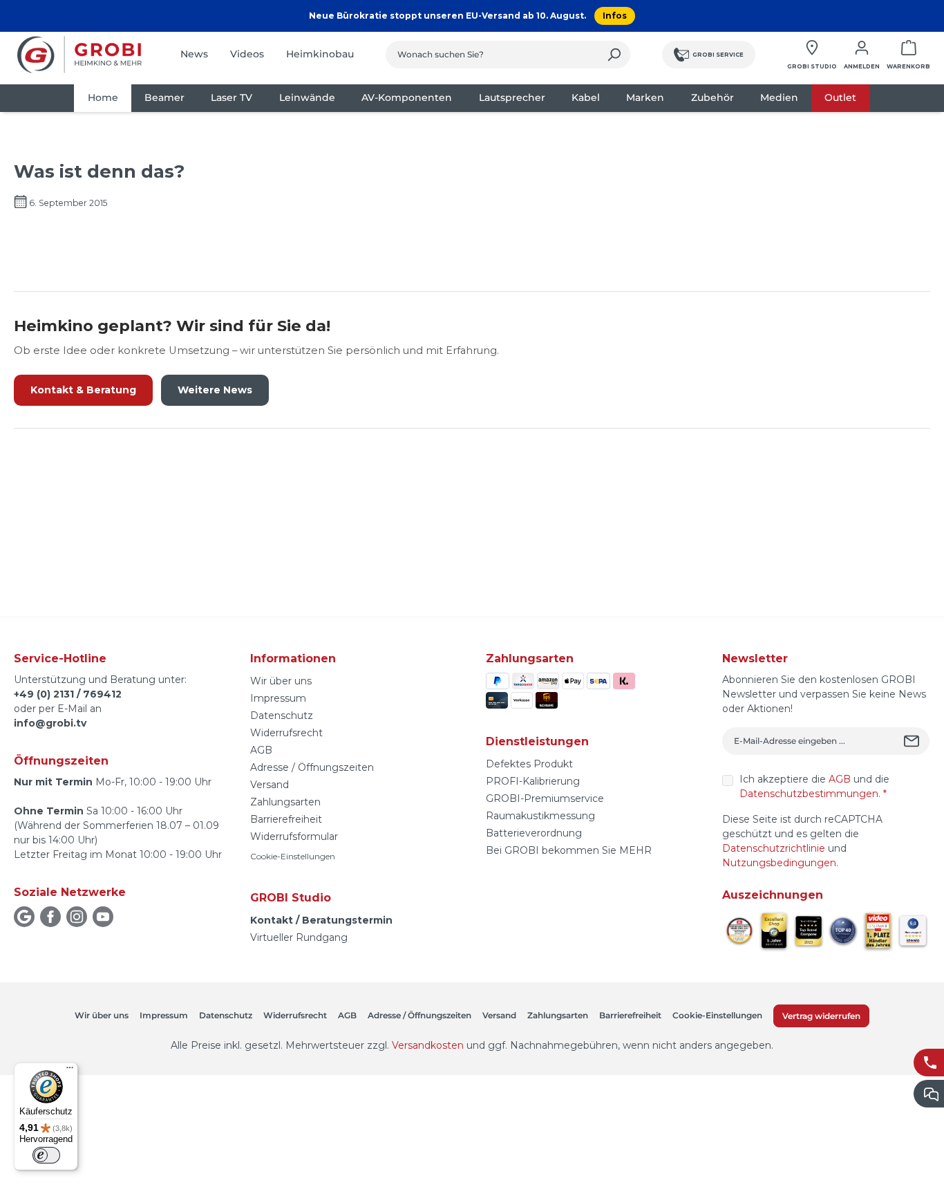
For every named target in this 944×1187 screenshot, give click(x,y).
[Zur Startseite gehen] (79, 54)
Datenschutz (281, 715)
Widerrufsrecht (286, 733)
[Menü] (70, 1071)
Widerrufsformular (294, 836)
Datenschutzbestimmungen (808, 793)
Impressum (278, 698)
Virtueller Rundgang (299, 937)
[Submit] (913, 741)
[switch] (46, 1155)
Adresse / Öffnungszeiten (312, 767)
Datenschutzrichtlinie (773, 848)
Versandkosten (428, 1045)
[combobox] (492, 54)
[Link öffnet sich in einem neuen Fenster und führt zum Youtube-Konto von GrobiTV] (103, 916)
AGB (261, 750)
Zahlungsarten (285, 802)
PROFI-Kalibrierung (533, 781)
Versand (269, 784)
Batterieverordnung (534, 833)
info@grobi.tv (50, 723)
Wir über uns (281, 681)
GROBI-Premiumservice (545, 798)
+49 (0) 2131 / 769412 (68, 694)
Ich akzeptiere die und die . (814, 786)
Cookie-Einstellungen (292, 856)
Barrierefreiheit (286, 819)
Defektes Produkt (529, 764)
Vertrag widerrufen (821, 1016)
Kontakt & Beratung (83, 390)
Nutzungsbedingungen (779, 863)
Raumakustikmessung (540, 816)
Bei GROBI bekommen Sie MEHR (569, 850)
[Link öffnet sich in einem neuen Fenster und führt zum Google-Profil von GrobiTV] (24, 916)
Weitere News (215, 390)
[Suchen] (614, 54)
